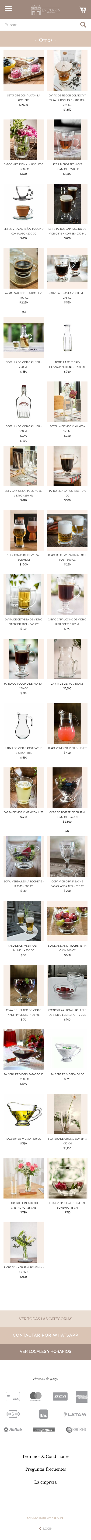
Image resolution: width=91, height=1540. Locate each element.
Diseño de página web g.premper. (45, 1518)
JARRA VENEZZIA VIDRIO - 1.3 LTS (67, 748)
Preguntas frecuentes (45, 1469)
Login (47, 1528)
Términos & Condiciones (45, 1456)
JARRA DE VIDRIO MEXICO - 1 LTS (23, 812)
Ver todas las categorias (45, 1319)
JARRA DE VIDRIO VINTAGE (67, 683)
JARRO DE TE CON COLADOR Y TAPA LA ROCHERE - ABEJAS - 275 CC (67, 100)
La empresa (45, 1482)
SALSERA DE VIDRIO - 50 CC (67, 1074)
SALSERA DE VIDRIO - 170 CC (24, 1138)
